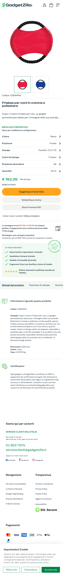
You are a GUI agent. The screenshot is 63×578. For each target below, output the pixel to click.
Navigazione (13, 475)
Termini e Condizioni (44, 484)
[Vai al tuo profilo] (44, 5)
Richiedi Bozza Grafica (31, 200)
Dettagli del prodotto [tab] (13, 285)
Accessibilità (40, 504)
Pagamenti (13, 525)
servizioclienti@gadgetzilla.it (38, 385)
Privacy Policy (41, 489)
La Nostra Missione (14, 489)
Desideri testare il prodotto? (21, 216)
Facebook (24, 460)
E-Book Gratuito (13, 504)
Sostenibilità (20, 484)
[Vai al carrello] (51, 5)
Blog (21, 494)
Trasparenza (43, 475)
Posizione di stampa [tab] (39, 285)
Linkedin (11, 460)
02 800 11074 (15, 445)
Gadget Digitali (12, 494)
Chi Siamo (10, 484)
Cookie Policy (41, 494)
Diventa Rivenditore (14, 499)
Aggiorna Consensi (43, 499)
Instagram (39, 460)
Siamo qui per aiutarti (20, 423)
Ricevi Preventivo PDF (31, 207)
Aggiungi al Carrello (31, 191)
